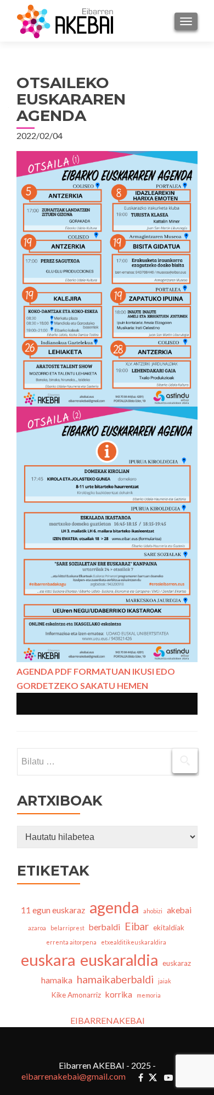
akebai (179, 910)
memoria (149, 995)
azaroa (37, 927)
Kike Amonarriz (76, 994)
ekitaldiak (168, 927)
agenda (114, 907)
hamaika (56, 980)
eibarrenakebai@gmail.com (73, 1076)
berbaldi (104, 927)
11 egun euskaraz (53, 910)
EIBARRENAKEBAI (107, 1020)
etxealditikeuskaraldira (133, 942)
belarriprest (67, 927)
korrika (118, 994)
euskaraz (176, 963)
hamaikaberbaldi (115, 979)
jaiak (164, 980)
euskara (48, 959)
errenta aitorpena (71, 942)
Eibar (137, 926)
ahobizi (152, 910)
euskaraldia (119, 960)
